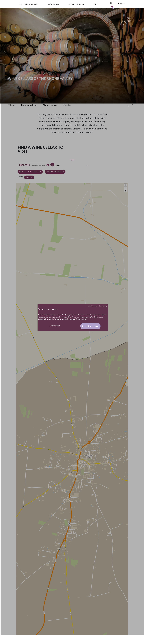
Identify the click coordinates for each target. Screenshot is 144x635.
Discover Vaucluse (31, 4)
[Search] (112, 2)
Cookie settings (55, 325)
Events (96, 4)
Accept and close (90, 326)
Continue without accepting (97, 306)
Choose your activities (76, 4)
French (120, 3)
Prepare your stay (53, 4)
